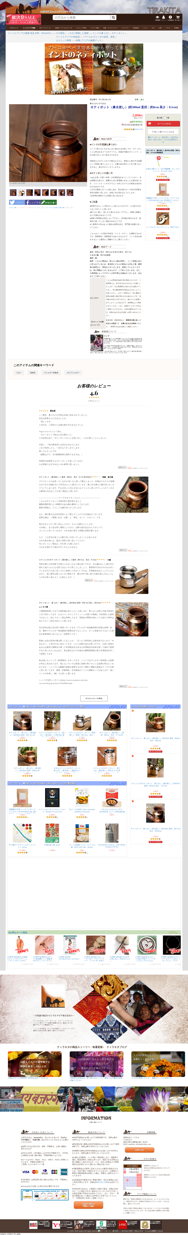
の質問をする (163, 139)
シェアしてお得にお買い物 (55, 207)
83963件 (179, 2)
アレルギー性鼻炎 (51, 373)
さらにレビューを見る (94, 698)
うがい (18, 373)
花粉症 (32, 373)
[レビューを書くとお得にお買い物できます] (49, 205)
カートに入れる (163, 179)
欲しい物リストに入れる (164, 132)
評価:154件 (138, 129)
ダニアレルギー (73, 373)
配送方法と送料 (101, 1182)
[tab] (14, 28)
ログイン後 (12, 207)
